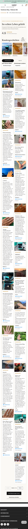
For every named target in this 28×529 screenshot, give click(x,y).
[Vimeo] (8, 524)
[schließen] (27, 1)
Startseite (3, 6)
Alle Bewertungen (8, 60)
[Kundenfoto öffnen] (8, 74)
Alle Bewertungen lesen (14, 493)
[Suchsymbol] (5, 4)
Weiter (20, 488)
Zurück (8, 488)
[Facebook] (2, 524)
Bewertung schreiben (14, 497)
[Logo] (14, 4)
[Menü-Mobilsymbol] (1, 4)
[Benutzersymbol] (22, 4)
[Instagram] (5, 524)
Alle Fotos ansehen (23, 39)
